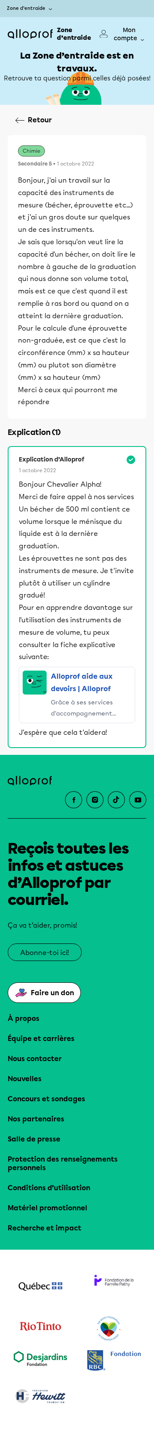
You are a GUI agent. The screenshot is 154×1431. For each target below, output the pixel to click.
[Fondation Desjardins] (40, 1361)
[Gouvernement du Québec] (40, 1287)
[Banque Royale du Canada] (113, 1361)
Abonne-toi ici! (44, 953)
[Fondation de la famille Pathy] (113, 1287)
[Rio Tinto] (40, 1329)
